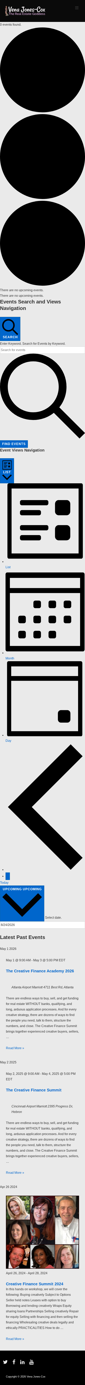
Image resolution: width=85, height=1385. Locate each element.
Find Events (14, 444)
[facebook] (14, 1363)
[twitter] (6, 1363)
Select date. (53, 917)
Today (4, 882)
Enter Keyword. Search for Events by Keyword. (32, 343)
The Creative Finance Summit (33, 1090)
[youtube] (32, 1363)
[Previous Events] (45, 869)
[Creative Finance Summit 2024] (42, 1267)
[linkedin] (23, 1363)
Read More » (15, 1048)
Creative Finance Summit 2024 (34, 1284)
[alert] (42, 290)
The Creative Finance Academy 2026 (40, 971)
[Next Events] (8, 876)
